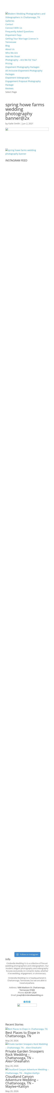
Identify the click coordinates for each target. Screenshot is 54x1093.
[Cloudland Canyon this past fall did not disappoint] (27, 420)
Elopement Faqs (13, 35)
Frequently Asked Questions (19, 31)
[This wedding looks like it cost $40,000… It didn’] (12, 257)
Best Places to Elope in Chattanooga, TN (22, 1034)
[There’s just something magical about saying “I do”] (42, 737)
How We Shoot (12, 56)
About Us (10, 49)
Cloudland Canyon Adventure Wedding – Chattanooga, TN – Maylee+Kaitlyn (21, 1081)
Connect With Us (13, 27)
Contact (9, 24)
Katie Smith (14, 123)
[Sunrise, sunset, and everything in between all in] (42, 415)
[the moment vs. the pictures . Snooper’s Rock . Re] (27, 585)
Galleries (9, 20)
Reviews (9, 88)
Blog (7, 45)
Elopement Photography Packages (22, 67)
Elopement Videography (17, 77)
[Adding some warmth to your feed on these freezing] (42, 215)
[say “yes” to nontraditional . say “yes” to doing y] (12, 595)
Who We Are (11, 52)
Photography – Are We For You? (21, 59)
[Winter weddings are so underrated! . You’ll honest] (27, 223)
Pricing (8, 63)
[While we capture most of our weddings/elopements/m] (12, 438)
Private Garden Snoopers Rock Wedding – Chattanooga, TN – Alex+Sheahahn (24, 1056)
